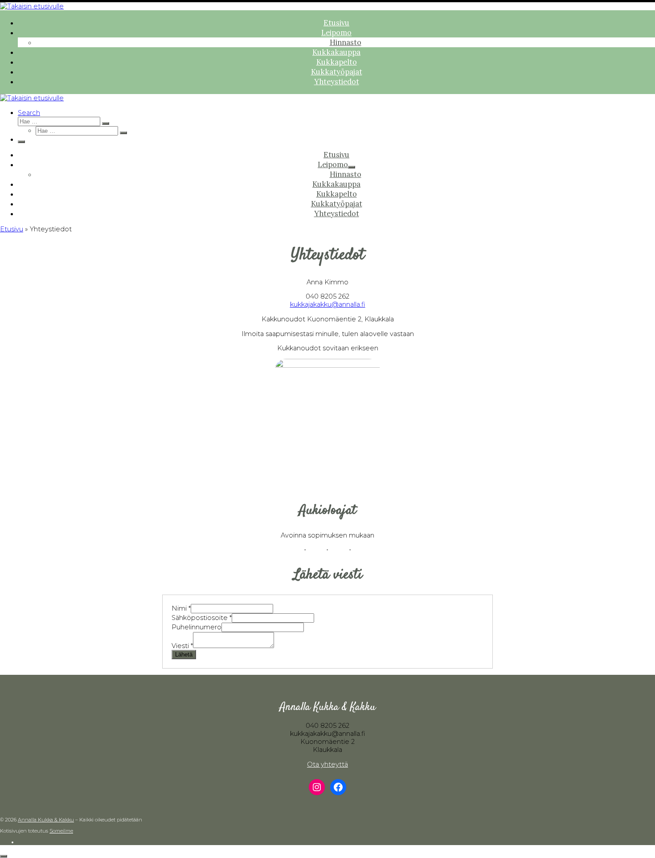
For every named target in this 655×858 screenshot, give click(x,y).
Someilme (61, 831)
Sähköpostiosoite (202, 618)
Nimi (181, 608)
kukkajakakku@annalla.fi (327, 304)
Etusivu (11, 229)
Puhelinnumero (196, 627)
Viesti (182, 646)
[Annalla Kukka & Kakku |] (32, 6)
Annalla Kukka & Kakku (46, 820)
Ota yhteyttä (327, 764)
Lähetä (183, 654)
